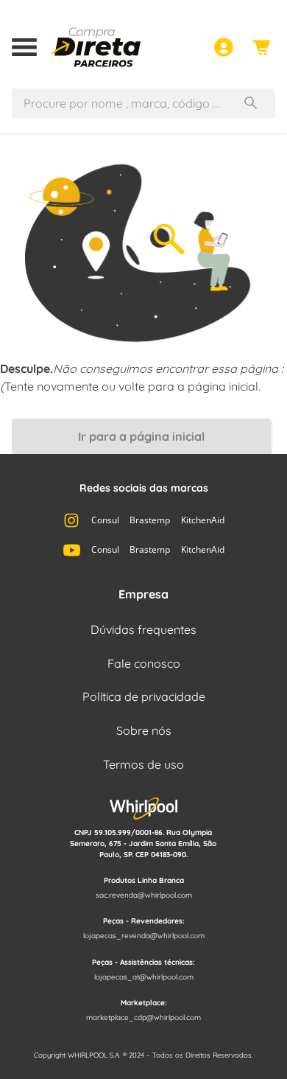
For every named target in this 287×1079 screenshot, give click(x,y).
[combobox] (143, 97)
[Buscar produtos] (254, 103)
